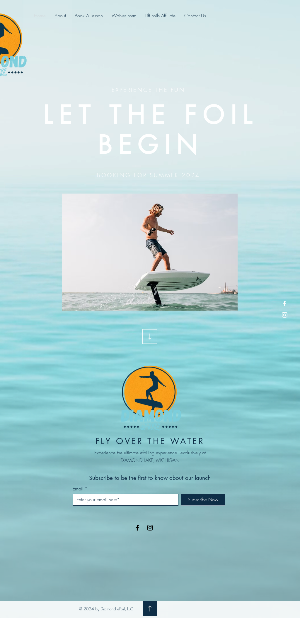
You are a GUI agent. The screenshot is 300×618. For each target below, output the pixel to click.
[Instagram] (284, 315)
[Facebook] (284, 303)
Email (78, 488)
